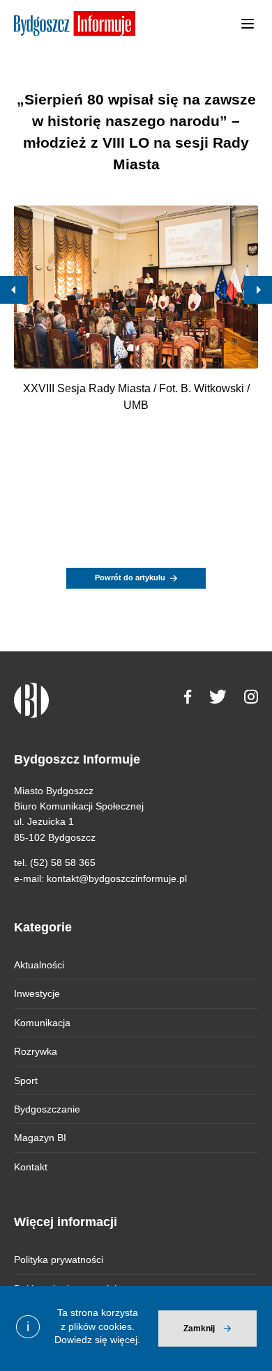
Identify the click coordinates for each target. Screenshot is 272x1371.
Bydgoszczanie (47, 1109)
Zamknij (199, 1328)
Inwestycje (37, 993)
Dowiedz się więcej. (97, 1339)
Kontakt (30, 1166)
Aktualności (39, 964)
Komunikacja (42, 1022)
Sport (26, 1080)
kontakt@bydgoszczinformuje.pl (117, 878)
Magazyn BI (40, 1137)
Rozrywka (35, 1051)
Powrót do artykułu (130, 577)
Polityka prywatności (58, 1259)
